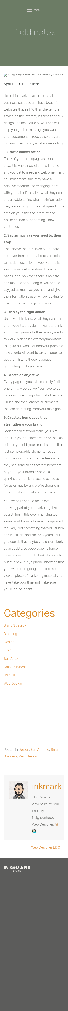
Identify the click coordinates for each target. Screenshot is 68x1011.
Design (9, 642)
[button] (14, 878)
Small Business (15, 667)
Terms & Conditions (13, 995)
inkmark (35, 84)
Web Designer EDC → (47, 847)
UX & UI (9, 675)
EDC (7, 650)
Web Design (13, 683)
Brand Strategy (15, 625)
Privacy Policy (32, 995)
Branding (10, 633)
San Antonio (13, 658)
